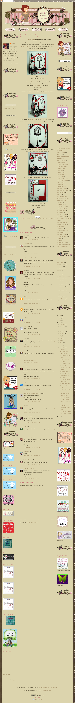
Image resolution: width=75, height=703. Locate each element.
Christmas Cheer (61, 168)
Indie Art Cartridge (61, 196)
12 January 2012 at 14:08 (32, 303)
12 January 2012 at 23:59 (32, 433)
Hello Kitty (59, 194)
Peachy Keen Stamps (62, 288)
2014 (60, 318)
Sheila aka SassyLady (29, 257)
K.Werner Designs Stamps (63, 276)
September (62, 331)
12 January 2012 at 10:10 (32, 239)
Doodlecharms (60, 174)
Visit (9, 108)
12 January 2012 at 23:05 (32, 422)
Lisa (24, 350)
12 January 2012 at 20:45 (32, 401)
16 (54, 418)
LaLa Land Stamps (61, 278)
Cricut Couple (27, 416)
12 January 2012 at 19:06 (32, 378)
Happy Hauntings (61, 192)
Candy (13, 43)
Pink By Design (60, 290)
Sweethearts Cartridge (62, 234)
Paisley (58, 220)
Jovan (25, 317)
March (61, 345)
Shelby (25, 382)
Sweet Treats (60, 232)
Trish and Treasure (28, 459)
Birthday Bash (60, 158)
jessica (25, 235)
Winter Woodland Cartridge (63, 244)
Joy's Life (59, 274)
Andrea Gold (47, 690)
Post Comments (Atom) (32, 522)
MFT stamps (60, 280)
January (62, 349)
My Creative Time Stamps (63, 284)
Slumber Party (60, 228)
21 (54, 471)
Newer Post (23, 519)
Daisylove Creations (28, 366)
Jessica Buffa (27, 243)
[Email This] (35, 217)
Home (38, 519)
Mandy (25, 426)
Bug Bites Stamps (61, 264)
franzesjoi (26, 451)
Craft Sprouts (60, 266)
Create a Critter (60, 172)
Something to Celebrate (62, 230)
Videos (4, 672)
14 (54, 395)
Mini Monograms (61, 210)
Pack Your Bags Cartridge (63, 218)
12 (54, 369)
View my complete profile (10, 63)
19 (54, 453)
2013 (60, 320)
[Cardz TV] (10, 289)
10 (54, 341)
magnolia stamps (61, 300)
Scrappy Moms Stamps (62, 292)
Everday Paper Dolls (62, 178)
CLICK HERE (31, 39)
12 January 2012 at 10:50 (32, 266)
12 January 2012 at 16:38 (32, 363)
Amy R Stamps (60, 262)
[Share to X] (38, 217)
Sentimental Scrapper (28, 437)
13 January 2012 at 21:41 (32, 455)
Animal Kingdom (61, 152)
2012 (60, 322)
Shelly (25, 338)
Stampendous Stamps (62, 294)
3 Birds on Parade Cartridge (63, 148)
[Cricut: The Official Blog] (10, 236)
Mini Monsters (60, 212)
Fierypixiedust (27, 307)
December (62, 324)
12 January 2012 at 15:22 (32, 334)
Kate (25, 405)
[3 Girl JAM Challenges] (10, 170)
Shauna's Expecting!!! (65, 371)
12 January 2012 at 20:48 (32, 412)
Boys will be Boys (61, 160)
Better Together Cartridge (63, 156)
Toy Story (59, 238)
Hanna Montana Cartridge (63, 190)
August (62, 333)
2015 (60, 315)
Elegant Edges (60, 176)
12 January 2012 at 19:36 (32, 389)
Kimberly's (31, 119)
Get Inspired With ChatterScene (48, 687)
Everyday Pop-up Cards (62, 180)
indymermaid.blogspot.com (30, 360)
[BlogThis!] (36, 217)
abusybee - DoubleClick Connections (32, 393)
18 (54, 439)
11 (54, 353)
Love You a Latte (61, 208)
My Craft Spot (38, 85)
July (61, 335)
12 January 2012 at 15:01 (32, 313)
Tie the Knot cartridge (62, 236)
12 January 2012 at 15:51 (32, 347)
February (62, 347)
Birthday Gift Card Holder (66, 389)
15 (54, 408)
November (62, 326)
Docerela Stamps (61, 268)
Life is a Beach (60, 204)
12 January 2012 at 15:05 (32, 322)
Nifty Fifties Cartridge (62, 214)
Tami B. (25, 296)
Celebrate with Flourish (62, 164)
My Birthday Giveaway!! (65, 363)
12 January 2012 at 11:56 (32, 292)
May (61, 340)
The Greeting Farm (61, 296)
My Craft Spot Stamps (31, 218)
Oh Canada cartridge (62, 216)
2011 (60, 416)
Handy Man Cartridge (62, 188)
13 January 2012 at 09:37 (32, 447)
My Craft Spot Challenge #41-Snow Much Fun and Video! (65, 379)
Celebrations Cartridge (62, 166)
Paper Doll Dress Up (62, 222)
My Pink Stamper (61, 286)
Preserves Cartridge (61, 224)
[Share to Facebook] (39, 217)
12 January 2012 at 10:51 (32, 278)
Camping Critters (61, 162)
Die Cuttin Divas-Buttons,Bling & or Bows (65, 367)
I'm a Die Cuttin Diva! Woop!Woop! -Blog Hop (65, 407)
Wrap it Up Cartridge (62, 246)
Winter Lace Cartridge (62, 242)
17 (54, 429)
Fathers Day (60, 182)
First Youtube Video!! (65, 383)
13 (54, 385)
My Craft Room (6, 674)
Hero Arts (59, 270)
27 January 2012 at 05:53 (32, 464)
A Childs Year (60, 150)
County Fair (59, 170)
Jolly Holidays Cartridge (62, 198)
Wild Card (59, 240)
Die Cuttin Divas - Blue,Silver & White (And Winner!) (65, 393)
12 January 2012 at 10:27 (32, 254)
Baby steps (59, 154)
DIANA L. (26, 326)
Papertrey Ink (41, 80)
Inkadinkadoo (60, 272)
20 (54, 462)
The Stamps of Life (61, 298)
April (61, 342)
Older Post (52, 519)
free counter (37, 701)
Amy (25, 270)
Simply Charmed (61, 226)
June (61, 338)
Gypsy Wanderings (61, 186)
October (62, 329)
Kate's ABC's (60, 202)
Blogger (13, 679)
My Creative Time (35, 82)
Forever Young (60, 184)
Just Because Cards (61, 200)
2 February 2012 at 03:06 (32, 478)
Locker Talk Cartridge (62, 206)
